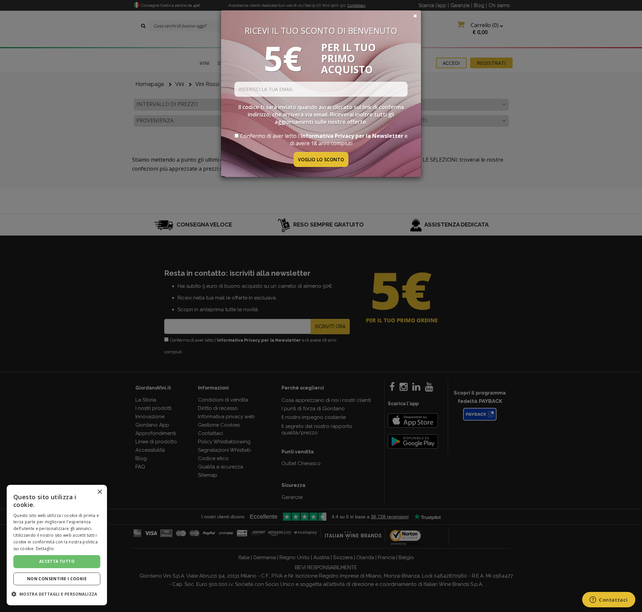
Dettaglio (45, 548)
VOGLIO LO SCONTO (321, 159)
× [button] (99, 492)
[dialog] (57, 545)
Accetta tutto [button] (57, 561)
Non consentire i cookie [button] (57, 579)
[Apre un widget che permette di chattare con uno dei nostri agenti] (608, 600)
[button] (56, 594)
